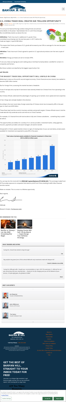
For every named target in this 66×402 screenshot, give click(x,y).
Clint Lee (10, 23)
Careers (49, 339)
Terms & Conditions (49, 341)
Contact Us (49, 352)
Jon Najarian (13, 294)
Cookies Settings (6, 398)
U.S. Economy (62, 23)
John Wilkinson (14, 304)
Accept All (47, 398)
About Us (49, 332)
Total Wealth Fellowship (20, 1)
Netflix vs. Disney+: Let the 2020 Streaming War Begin (8, 233)
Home (1, 17)
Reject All (58, 398)
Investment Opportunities (53, 23)
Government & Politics (42, 23)
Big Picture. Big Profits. (10, 17)
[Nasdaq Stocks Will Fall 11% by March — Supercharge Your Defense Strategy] (24, 224)
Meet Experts (49, 334)
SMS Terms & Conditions (49, 343)
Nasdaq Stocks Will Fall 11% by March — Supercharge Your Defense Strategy (24, 234)
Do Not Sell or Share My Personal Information (49, 350)
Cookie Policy (49, 348)
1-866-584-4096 (22, 342)
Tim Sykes (13, 314)
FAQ (49, 355)
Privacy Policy (49, 346)
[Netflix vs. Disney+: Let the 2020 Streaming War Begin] (8, 224)
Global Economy (33, 23)
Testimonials (49, 336)
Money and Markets (7, 1)
